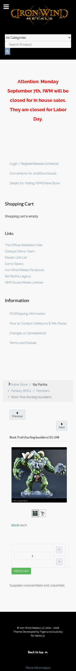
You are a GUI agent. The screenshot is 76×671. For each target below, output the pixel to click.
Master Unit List (16, 257)
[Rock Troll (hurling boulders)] (39, 474)
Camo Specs (14, 264)
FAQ (13, 314)
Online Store (51, 183)
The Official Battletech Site (23, 245)
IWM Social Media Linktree (24, 282)
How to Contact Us (23, 323)
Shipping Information (30, 314)
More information (38, 668)
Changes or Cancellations (28, 333)
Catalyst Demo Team (20, 251)
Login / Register (21, 164)
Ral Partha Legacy (18, 276)
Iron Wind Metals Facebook (24, 270)
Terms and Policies (23, 343)
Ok (4, 661)
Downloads (48, 173)
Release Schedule (45, 164)
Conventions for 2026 (25, 173)
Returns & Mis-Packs (51, 323)
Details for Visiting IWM (26, 183)
